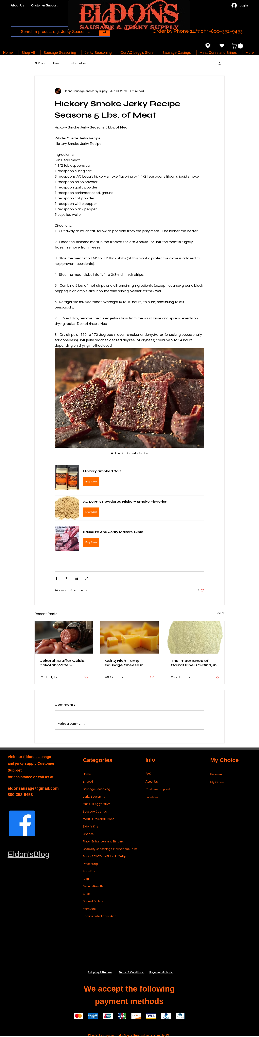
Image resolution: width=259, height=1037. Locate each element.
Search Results (93, 886)
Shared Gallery (93, 901)
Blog (86, 878)
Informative (78, 63)
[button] (238, 45)
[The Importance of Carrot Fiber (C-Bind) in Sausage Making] (195, 637)
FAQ (148, 773)
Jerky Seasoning (94, 796)
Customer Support (157, 789)
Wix (168, 1035)
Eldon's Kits (90, 826)
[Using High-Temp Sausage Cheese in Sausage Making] (129, 637)
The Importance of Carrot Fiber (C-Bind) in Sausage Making (194, 662)
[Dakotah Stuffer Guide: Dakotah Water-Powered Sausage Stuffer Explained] (64, 637)
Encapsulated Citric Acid (99, 916)
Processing (90, 863)
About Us (89, 871)
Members (89, 908)
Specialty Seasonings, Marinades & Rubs (102, 849)
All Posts (39, 63)
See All (220, 613)
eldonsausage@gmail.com (33, 788)
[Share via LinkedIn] (76, 578)
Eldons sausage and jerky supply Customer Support (31, 763)
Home (87, 774)
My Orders (217, 782)
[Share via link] (86, 578)
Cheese (88, 834)
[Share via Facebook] (56, 578)
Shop (86, 893)
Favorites (216, 774)
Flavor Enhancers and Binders (102, 841)
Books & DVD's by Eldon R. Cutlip (102, 856)
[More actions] (202, 91)
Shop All (88, 781)
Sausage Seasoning (96, 789)
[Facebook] (22, 823)
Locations (152, 797)
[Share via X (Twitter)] (66, 578)
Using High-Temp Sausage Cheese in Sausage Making (124, 662)
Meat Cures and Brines (98, 819)
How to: (58, 63)
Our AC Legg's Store (96, 804)
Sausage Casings (95, 811)
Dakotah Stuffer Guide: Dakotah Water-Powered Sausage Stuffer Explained (62, 662)
